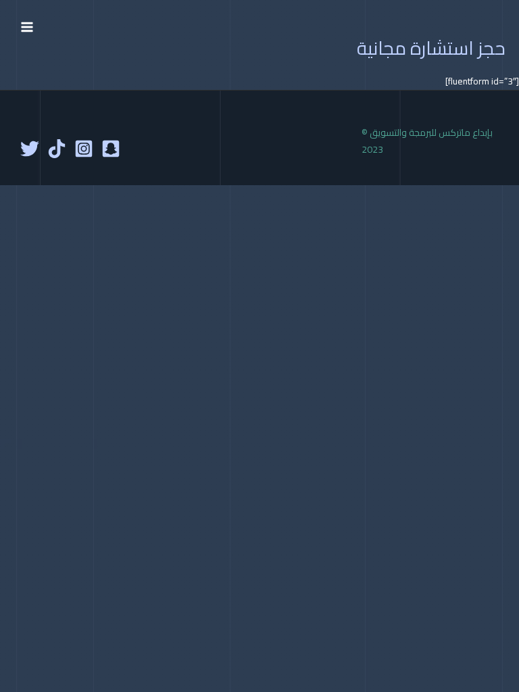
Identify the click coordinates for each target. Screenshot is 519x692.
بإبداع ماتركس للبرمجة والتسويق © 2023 (427, 141)
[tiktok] (56, 148)
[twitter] (29, 148)
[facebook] (110, 148)
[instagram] (83, 148)
